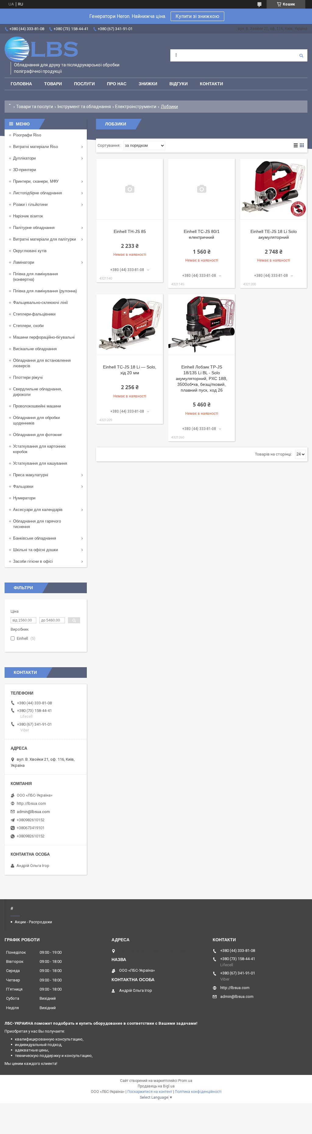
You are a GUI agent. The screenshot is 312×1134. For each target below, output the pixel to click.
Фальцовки (23, 486)
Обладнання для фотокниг (37, 434)
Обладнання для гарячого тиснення (37, 524)
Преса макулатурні (30, 475)
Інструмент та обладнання (84, 106)
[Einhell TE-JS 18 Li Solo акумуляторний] (273, 189)
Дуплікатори (24, 158)
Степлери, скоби (28, 325)
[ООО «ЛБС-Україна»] (41, 49)
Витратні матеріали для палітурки (44, 239)
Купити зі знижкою (197, 16)
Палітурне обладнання (34, 227)
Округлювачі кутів (30, 250)
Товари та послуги (34, 106)
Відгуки (178, 83)
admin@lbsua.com (33, 811)
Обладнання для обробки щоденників (36, 420)
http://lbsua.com (31, 803)
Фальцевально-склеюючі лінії (40, 302)
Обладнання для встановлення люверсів (42, 363)
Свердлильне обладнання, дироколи (37, 392)
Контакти (211, 83)
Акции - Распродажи (33, 922)
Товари (53, 83)
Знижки (148, 83)
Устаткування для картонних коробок (39, 449)
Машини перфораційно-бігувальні (44, 337)
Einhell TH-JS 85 (130, 231)
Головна (21, 83)
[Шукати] (301, 55)
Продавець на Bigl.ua (156, 1086)
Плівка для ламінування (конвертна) (35, 277)
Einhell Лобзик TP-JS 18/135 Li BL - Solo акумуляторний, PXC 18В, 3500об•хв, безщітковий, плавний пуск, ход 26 (201, 378)
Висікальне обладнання (35, 349)
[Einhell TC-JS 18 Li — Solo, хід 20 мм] (129, 324)
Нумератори (24, 498)
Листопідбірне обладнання (37, 193)
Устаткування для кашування (40, 463)
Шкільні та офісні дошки (35, 550)
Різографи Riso (27, 135)
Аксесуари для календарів (37, 509)
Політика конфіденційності (198, 1092)
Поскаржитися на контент (149, 1092)
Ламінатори (23, 262)
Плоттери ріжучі (28, 377)
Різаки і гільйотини (30, 204)
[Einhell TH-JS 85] (129, 189)
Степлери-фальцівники (34, 314)
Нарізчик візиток (28, 216)
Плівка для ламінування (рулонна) (45, 291)
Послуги (84, 83)
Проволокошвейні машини (37, 406)
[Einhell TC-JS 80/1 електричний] (201, 189)
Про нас (116, 83)
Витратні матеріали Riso (35, 146)
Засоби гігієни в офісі (33, 561)
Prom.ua (185, 1081)
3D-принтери (24, 169)
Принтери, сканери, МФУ (35, 181)
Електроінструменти (135, 106)
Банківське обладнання (34, 538)
